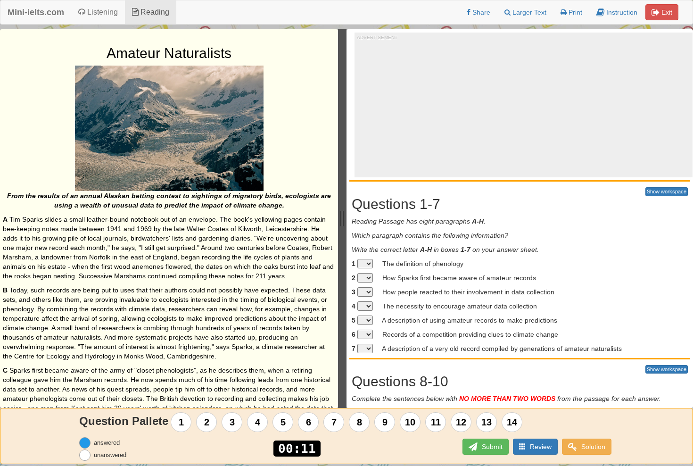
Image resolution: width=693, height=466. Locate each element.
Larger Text (528, 12)
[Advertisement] (525, 107)
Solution (592, 446)
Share (480, 12)
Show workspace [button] (666, 191)
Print (574, 12)
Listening (101, 12)
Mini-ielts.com (36, 12)
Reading (154, 12)
